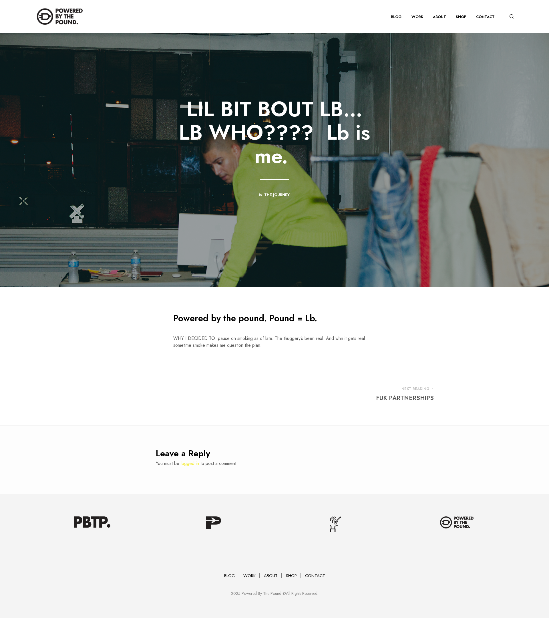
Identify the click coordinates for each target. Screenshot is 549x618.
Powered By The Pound (261, 593)
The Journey (277, 194)
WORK (417, 16)
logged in (190, 463)
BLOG (396, 16)
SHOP (461, 16)
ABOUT (439, 16)
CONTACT (485, 16)
